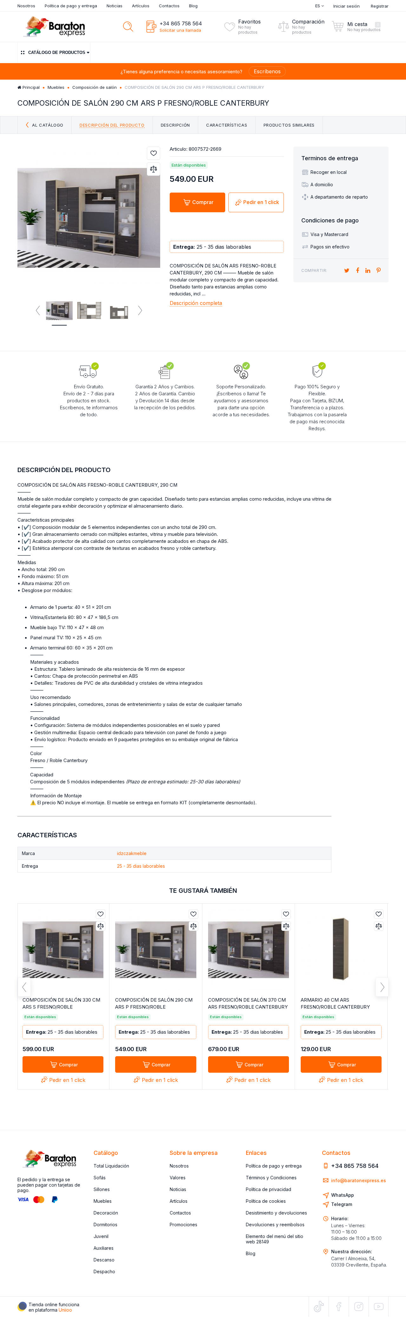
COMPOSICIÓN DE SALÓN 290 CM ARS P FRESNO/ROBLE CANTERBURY (154, 1007)
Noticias (114, 5)
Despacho (104, 1271)
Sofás (100, 1177)
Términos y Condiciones (271, 1177)
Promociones (183, 1224)
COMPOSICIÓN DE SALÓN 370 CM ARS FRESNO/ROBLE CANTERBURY (248, 1003)
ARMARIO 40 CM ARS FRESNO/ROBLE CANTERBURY (335, 1003)
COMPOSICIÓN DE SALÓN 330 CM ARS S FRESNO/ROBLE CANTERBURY (61, 1007)
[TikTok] (319, 1306)
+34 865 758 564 (181, 23)
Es (318, 5)
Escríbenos (267, 71)
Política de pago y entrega (71, 5)
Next (139, 310)
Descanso (104, 1259)
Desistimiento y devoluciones (276, 1212)
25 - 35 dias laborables (141, 866)
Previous (37, 310)
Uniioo (65, 1310)
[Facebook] (339, 1306)
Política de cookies (266, 1201)
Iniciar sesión (346, 6)
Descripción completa (196, 303)
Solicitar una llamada (180, 30)
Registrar (380, 6)
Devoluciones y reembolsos (275, 1224)
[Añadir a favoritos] (153, 153)
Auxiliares (104, 1248)
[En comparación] (153, 169)
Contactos (169, 5)
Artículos (140, 5)
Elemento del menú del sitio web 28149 (274, 1239)
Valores (178, 1177)
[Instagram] (359, 1306)
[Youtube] (378, 1306)
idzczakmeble (132, 853)
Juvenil (101, 1236)
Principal (30, 87)
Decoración (106, 1212)
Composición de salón (94, 87)
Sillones (102, 1189)
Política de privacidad (268, 1189)
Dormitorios (105, 1224)
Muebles (56, 87)
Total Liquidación (111, 1166)
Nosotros (26, 5)
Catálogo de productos (56, 52)
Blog (193, 5)
